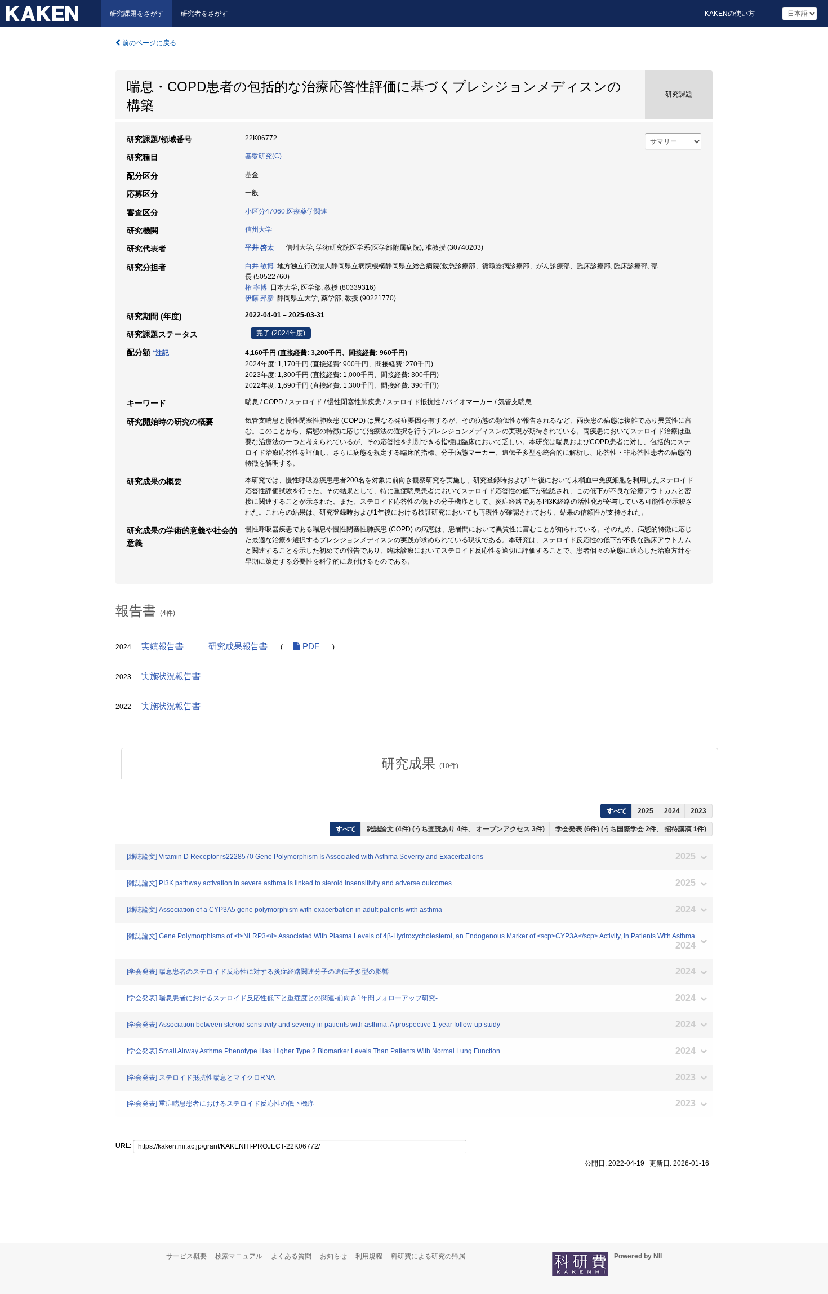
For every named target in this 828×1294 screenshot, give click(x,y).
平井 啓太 (259, 247)
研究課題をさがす (137, 13)
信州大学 (258, 229)
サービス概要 (186, 1256)
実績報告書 (162, 646)
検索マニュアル (238, 1256)
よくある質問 (291, 1256)
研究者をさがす (204, 13)
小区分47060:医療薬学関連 (286, 211)
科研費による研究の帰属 (428, 1256)
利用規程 (368, 1256)
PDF (309, 646)
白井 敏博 (259, 266)
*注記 (161, 353)
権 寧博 (256, 287)
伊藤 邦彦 (259, 298)
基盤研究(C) (263, 156)
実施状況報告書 (171, 676)
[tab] (419, 763)
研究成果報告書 (238, 646)
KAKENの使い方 (730, 13)
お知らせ (333, 1256)
